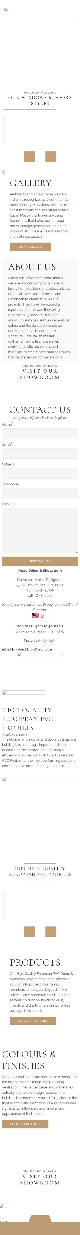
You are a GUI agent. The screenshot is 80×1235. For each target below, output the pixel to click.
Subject (8, 464)
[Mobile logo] (1, 1203)
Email (6, 444)
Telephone (10, 484)
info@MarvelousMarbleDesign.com (27, 649)
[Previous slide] (29, 156)
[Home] (6, 7)
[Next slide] (50, 156)
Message (9, 504)
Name (7, 425)
